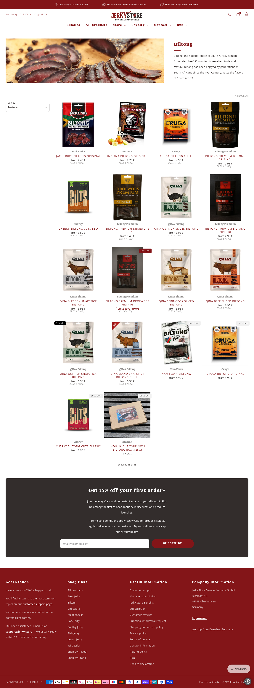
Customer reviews (141, 615)
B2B (180, 25)
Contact (161, 25)
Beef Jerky (74, 596)
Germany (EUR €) (17, 14)
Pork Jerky (74, 621)
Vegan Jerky (75, 639)
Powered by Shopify (209, 682)
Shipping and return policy (146, 627)
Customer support (141, 590)
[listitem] (71, 4)
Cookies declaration (142, 664)
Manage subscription (143, 596)
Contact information (142, 645)
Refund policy (138, 651)
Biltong (72, 602)
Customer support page (37, 604)
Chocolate (74, 608)
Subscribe (172, 543)
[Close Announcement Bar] (251, 4)
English (39, 14)
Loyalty (138, 25)
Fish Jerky (73, 633)
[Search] (230, 14)
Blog (132, 658)
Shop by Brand (77, 658)
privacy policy (129, 532)
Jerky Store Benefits (142, 602)
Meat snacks (75, 615)
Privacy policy (138, 633)
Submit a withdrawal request (148, 621)
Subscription (138, 608)
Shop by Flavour (78, 651)
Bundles (73, 25)
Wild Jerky (74, 645)
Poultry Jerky (75, 627)
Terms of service (140, 639)
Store (117, 25)
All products (96, 25)
